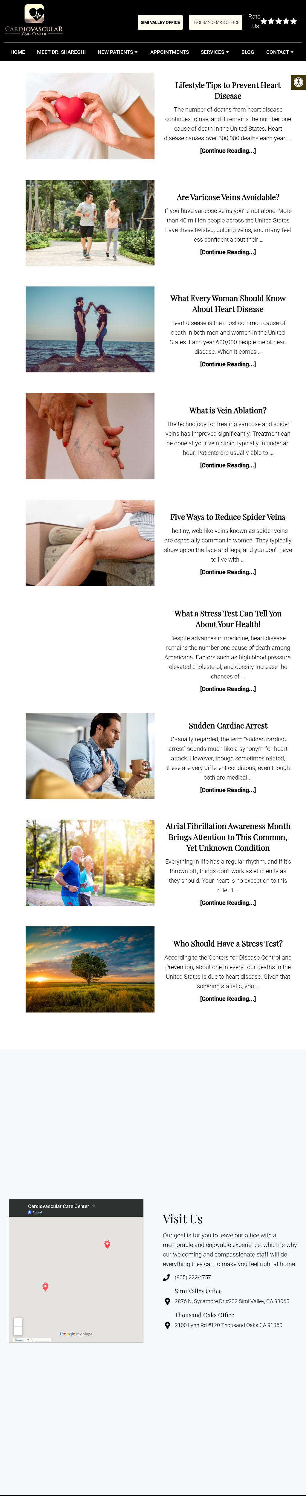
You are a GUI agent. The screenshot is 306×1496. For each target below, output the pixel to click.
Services (212, 52)
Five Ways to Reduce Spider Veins (228, 516)
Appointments (169, 52)
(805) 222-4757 (193, 1277)
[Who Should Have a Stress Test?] (90, 970)
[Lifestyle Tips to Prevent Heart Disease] (90, 117)
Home (17, 52)
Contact (277, 52)
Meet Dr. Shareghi (61, 52)
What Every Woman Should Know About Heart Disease (228, 303)
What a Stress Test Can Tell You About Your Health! (228, 618)
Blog (247, 52)
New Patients (115, 52)
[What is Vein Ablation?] (90, 437)
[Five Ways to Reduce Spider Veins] (90, 544)
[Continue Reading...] (228, 150)
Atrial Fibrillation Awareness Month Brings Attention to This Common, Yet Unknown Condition (228, 837)
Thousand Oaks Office (215, 22)
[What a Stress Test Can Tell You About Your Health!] (90, 650)
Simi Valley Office (160, 22)
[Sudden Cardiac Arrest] (90, 757)
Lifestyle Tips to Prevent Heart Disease (228, 90)
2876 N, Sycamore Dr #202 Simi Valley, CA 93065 (232, 1301)
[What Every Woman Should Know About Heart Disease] (90, 330)
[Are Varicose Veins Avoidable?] (90, 224)
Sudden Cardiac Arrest (228, 725)
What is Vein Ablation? (228, 410)
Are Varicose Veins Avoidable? (228, 197)
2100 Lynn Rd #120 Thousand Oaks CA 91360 (228, 1325)
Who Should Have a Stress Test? (228, 943)
